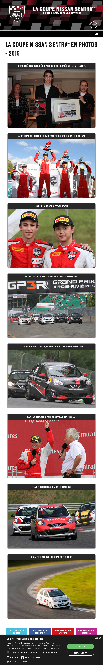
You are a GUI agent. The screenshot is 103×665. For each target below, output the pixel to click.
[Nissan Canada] (93, 25)
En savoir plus (54, 648)
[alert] (51, 650)
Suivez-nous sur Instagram (86, 631)
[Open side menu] (8, 34)
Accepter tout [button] (80, 646)
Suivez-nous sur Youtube (63, 631)
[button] (35, 661)
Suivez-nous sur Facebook (40, 631)
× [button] (100, 638)
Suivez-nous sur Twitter (16, 631)
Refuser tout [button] (80, 653)
